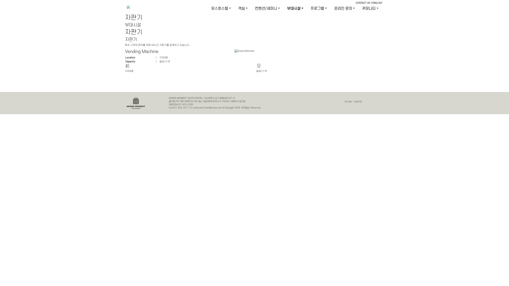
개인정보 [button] (348, 101)
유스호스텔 (219, 9)
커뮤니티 (369, 9)
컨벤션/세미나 (266, 9)
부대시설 (294, 9)
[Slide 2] (313, 48)
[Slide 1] (306, 48)
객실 (241, 9)
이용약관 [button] (358, 101)
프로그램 (317, 9)
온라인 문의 (343, 9)
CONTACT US (363, 3)
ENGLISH (377, 3)
